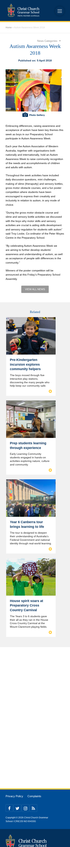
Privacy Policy (14, 796)
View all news (35, 289)
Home (9, 27)
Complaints (34, 796)
